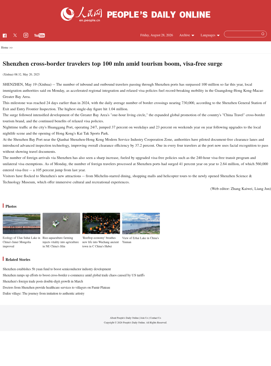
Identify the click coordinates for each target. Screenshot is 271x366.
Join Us (144, 317)
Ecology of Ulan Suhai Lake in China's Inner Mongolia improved (21, 242)
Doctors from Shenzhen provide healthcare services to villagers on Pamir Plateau (56, 287)
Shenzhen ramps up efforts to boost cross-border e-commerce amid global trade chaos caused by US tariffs (74, 275)
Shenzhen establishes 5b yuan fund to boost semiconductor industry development (57, 269)
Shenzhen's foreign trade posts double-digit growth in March (43, 281)
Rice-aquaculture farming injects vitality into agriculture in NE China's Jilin (61, 242)
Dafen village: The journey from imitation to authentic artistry (43, 293)
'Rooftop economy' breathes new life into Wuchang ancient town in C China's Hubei (100, 242)
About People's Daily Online (124, 317)
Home (4, 47)
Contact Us (155, 317)
